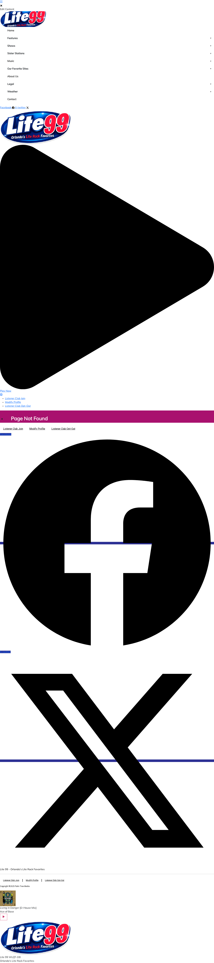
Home (10, 30)
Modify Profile (13, 402)
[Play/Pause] (3, 917)
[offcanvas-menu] (1, 2)
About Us (12, 76)
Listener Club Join (15, 398)
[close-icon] (1, 5)
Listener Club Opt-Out (18, 406)
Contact (11, 99)
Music (10, 61)
